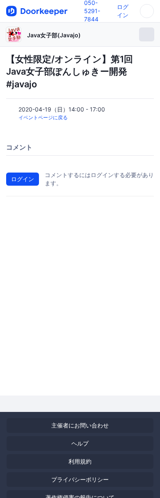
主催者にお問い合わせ (80, 425)
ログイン (22, 178)
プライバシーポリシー (80, 479)
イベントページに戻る (43, 117)
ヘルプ (80, 443)
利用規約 (80, 461)
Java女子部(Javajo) (54, 35)
